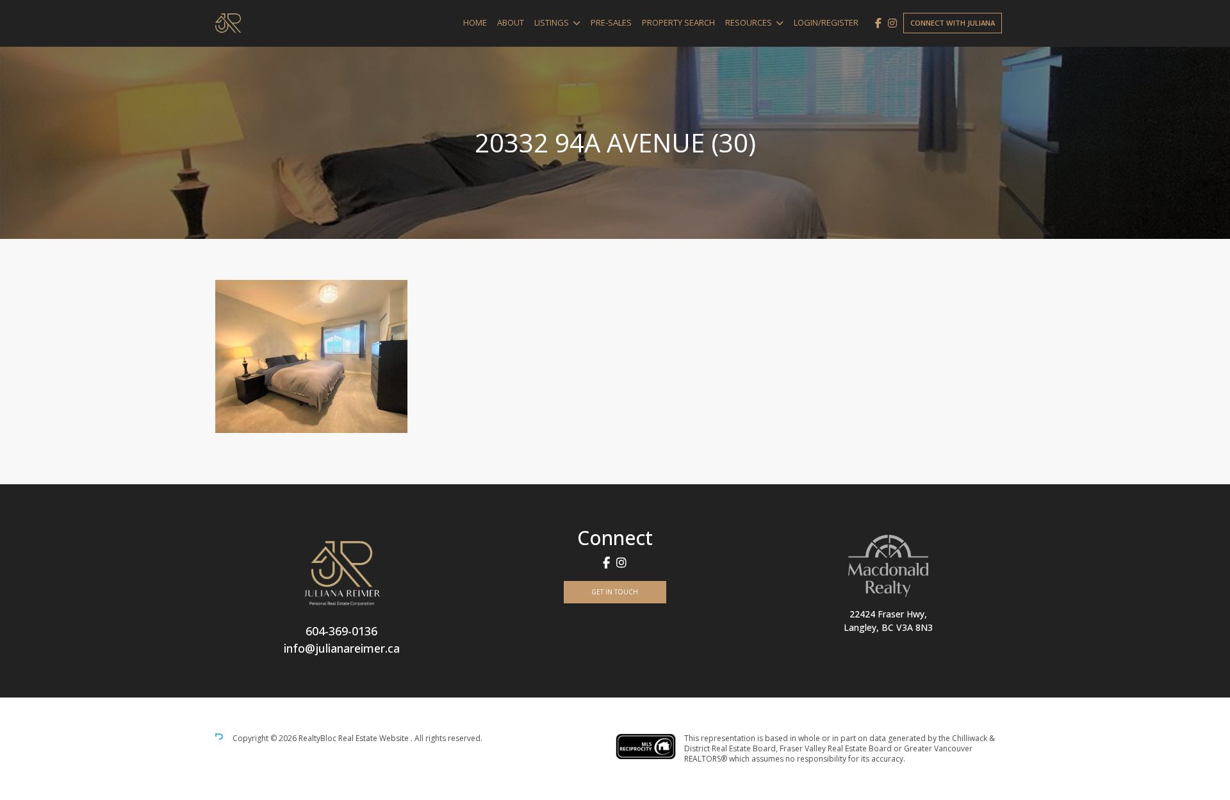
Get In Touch (614, 591)
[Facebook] (878, 23)
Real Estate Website (374, 738)
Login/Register (826, 22)
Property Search (678, 22)
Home (475, 22)
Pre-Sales (611, 22)
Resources (748, 22)
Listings (551, 22)
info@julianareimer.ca (342, 648)
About (510, 22)
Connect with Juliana (952, 23)
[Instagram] (892, 23)
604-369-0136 (341, 631)
